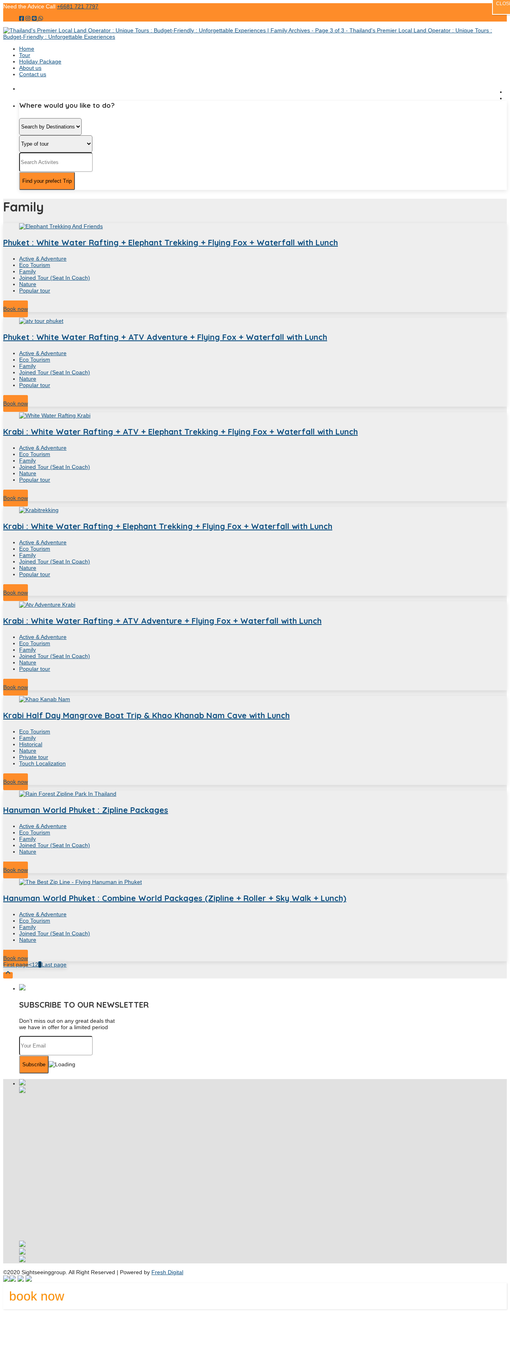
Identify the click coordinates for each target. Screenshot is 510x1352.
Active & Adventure (43, 258)
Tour (24, 55)
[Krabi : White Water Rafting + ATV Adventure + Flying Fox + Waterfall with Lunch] (255, 604)
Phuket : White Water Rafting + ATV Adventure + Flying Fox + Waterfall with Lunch (165, 337)
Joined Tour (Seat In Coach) (54, 278)
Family (27, 271)
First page (16, 964)
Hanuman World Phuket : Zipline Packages (85, 810)
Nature (27, 284)
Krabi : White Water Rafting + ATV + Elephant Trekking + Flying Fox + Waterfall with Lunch (180, 432)
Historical (30, 744)
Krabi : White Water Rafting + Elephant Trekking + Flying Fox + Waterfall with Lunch (167, 526)
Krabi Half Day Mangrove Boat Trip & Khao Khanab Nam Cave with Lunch (146, 715)
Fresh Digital (167, 1272)
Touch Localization (42, 763)
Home (26, 48)
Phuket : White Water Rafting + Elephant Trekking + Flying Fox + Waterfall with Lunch (170, 242)
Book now (15, 309)
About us (30, 68)
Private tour (33, 757)
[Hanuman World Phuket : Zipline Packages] (255, 794)
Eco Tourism (34, 265)
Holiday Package (40, 61)
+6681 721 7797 (77, 6)
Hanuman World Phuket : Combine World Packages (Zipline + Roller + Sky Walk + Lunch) (174, 898)
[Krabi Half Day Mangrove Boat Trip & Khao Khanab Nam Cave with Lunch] (255, 699)
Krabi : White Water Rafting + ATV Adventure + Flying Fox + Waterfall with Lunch (162, 621)
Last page (54, 964)
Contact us (32, 74)
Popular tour (34, 290)
